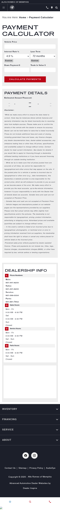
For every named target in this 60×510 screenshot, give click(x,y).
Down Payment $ (12, 65)
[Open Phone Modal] (47, 7)
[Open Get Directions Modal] (52, 7)
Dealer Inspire (30, 488)
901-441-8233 (12, 283)
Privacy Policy (36, 468)
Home (22, 18)
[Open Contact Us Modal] (50, 501)
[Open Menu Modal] (4, 7)
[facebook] (25, 455)
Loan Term (36, 52)
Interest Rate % (11, 52)
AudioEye (50, 468)
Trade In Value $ (38, 65)
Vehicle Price (10, 42)
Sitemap (22, 468)
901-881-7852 (12, 302)
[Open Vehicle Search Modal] (56, 7)
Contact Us (10, 468)
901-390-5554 (12, 295)
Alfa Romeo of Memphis (40, 477)
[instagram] (34, 455)
